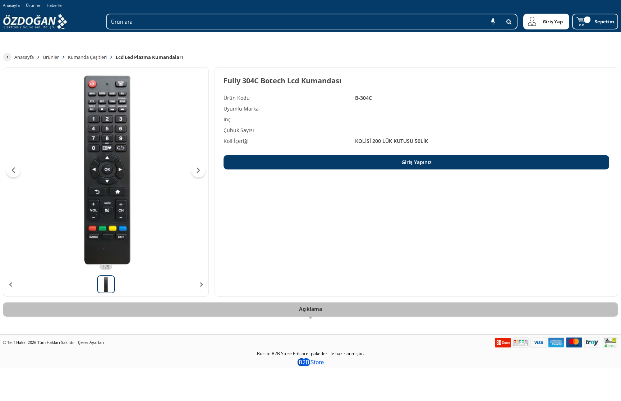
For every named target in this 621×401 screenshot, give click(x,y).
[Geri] (7, 57)
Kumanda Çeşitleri (87, 57)
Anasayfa (11, 5)
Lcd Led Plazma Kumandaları (149, 57)
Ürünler (33, 5)
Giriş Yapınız (416, 162)
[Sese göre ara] (493, 21)
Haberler (55, 5)
